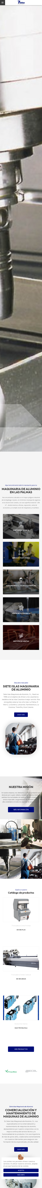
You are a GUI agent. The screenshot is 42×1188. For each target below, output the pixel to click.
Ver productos (21, 1049)
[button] (21, 917)
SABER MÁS (21, 715)
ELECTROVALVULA (21, 1028)
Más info (21, 1175)
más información (21, 810)
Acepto (21, 1170)
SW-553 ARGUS (21, 979)
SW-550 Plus (21, 930)
